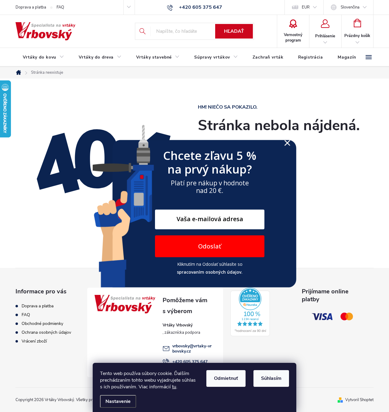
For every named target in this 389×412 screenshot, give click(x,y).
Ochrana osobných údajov (46, 332)
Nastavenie (118, 401)
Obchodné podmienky (42, 323)
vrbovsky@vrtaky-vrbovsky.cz (192, 348)
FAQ (60, 7)
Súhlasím (271, 378)
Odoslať (209, 246)
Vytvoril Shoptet (359, 400)
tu (174, 386)
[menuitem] (43, 57)
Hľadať (234, 31)
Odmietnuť (226, 378)
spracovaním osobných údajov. (210, 272)
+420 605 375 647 (190, 362)
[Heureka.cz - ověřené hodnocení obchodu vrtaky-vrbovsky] (250, 312)
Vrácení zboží (34, 341)
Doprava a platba (30, 7)
